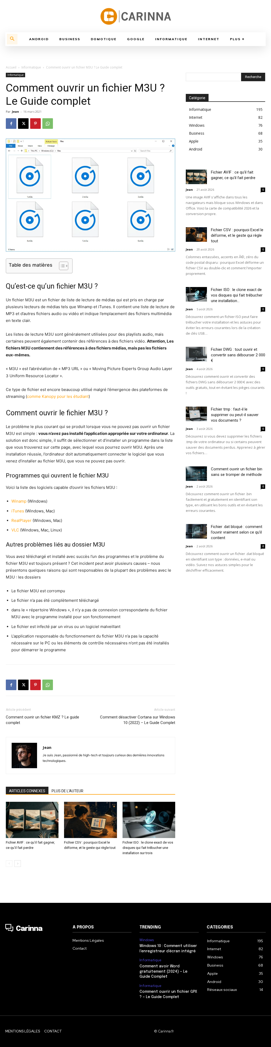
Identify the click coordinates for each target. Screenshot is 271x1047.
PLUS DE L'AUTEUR (67, 791)
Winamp (18, 501)
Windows (146, 940)
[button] (12, 39)
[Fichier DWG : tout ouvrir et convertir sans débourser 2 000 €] (196, 354)
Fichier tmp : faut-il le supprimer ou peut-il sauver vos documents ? (235, 415)
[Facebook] (11, 123)
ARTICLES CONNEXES (27, 791)
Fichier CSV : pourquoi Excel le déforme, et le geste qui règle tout (237, 235)
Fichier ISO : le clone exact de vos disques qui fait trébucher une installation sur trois (148, 847)
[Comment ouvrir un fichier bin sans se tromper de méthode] (196, 473)
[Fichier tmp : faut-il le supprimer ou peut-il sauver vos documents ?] (196, 414)
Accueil (11, 67)
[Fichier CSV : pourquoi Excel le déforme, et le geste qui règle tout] (90, 820)
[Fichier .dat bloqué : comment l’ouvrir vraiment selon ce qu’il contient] (196, 531)
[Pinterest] (35, 123)
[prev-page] (9, 863)
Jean (15, 111)
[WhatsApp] (47, 123)
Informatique (31, 67)
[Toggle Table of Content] (61, 265)
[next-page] (17, 863)
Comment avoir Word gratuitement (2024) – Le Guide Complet (163, 971)
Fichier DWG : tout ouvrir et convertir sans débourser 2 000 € (238, 355)
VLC (15, 529)
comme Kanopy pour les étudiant (58, 396)
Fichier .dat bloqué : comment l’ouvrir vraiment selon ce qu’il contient (236, 532)
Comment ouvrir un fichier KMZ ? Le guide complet (42, 720)
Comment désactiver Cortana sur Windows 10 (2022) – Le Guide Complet (137, 720)
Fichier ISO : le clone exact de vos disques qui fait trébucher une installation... (237, 295)
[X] (23, 123)
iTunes (17, 510)
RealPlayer (21, 520)
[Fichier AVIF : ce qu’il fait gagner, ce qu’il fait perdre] (32, 820)
